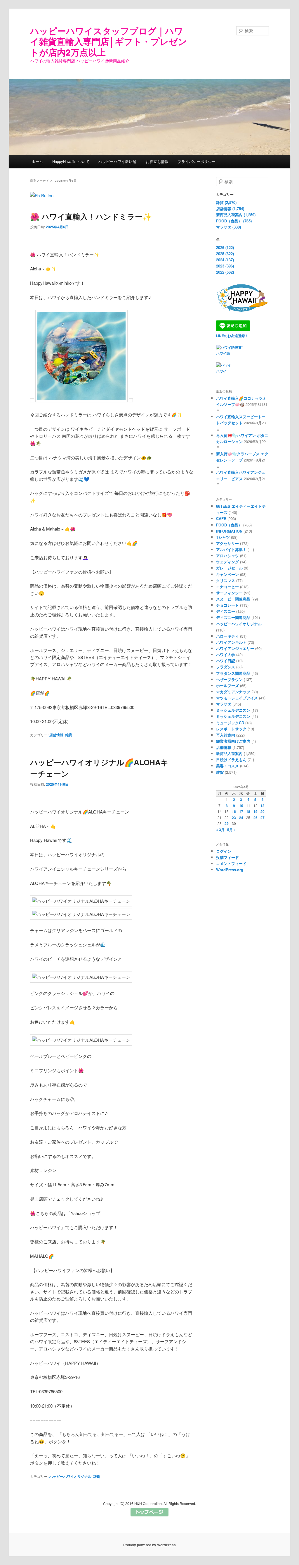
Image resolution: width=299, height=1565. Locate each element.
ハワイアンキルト (231, 642)
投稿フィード (227, 857)
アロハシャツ (227, 555)
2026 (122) (225, 247)
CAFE (221, 518)
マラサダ (223, 704)
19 (255, 811)
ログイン (223, 851)
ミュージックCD (230, 722)
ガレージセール (229, 568)
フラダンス (225, 667)
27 (262, 817)
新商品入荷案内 (229, 753)
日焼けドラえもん (231, 759)
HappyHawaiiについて (70, 161)
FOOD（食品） (229, 525)
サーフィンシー (229, 593)
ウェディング (227, 561)
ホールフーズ (227, 685)
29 (227, 823)
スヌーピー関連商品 (233, 599)
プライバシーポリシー (196, 161)
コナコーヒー (227, 586)
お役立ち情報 (157, 161)
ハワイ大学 (225, 654)
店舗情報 (56, 734)
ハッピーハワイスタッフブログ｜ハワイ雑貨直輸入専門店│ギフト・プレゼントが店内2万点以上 (108, 41)
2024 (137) (225, 259)
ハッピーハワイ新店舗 (117, 161)
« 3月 (220, 829)
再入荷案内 (225, 735)
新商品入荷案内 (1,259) (235, 214)
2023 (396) (225, 266)
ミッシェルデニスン (233, 710)
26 (255, 817)
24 (241, 817)
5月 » (231, 829)
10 (241, 805)
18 (248, 811)
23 (234, 817)
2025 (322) (225, 253)
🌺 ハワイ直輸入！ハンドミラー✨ (91, 216)
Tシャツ (223, 537)
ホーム (37, 161)
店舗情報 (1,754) (230, 208)
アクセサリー (227, 543)
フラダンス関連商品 (233, 673)
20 (262, 811)
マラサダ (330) (228, 227)
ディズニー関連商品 (233, 617)
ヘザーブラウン (229, 679)
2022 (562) (225, 272)
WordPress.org (229, 869)
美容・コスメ (227, 765)
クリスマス (225, 580)
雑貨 (68, 734)
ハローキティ (227, 636)
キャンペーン (227, 574)
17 (241, 811)
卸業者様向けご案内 (233, 741)
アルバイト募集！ (231, 549)
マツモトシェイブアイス (237, 698)
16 (234, 811)
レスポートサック (231, 729)
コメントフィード (231, 863)
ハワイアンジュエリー (235, 648)
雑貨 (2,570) (226, 202)
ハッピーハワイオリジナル (70, 1476)
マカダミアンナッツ (233, 691)
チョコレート (227, 605)
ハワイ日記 (225, 660)
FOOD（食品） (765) (234, 221)
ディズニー (225, 611)
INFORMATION (229, 531)
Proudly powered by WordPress (149, 1544)
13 (262, 805)
